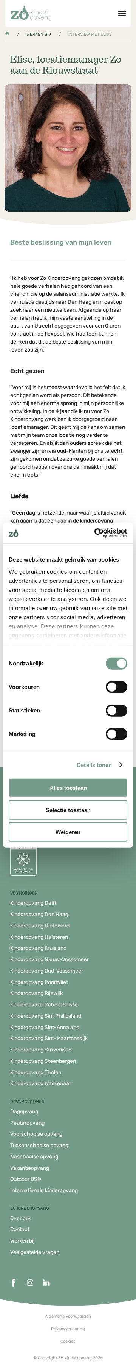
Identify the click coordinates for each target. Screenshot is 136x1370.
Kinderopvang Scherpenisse (44, 1004)
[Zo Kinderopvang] (31, 13)
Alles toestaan (68, 788)
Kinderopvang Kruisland (38, 948)
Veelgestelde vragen (34, 1252)
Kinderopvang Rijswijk (36, 993)
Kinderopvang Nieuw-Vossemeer (49, 959)
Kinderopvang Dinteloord (40, 926)
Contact (19, 1229)
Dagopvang (24, 1111)
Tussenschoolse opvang (39, 1145)
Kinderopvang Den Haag (39, 914)
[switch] (116, 687)
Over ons (20, 1218)
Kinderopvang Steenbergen (43, 1061)
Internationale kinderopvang (44, 1190)
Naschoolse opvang (34, 1156)
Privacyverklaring (68, 1328)
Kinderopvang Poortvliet (39, 982)
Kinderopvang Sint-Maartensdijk (49, 1038)
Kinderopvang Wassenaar (40, 1083)
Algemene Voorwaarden (68, 1316)
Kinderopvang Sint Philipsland (45, 1016)
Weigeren (68, 832)
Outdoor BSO (25, 1179)
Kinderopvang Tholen (35, 1072)
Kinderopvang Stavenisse (40, 1050)
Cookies (68, 1341)
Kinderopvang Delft (33, 903)
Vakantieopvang (29, 1168)
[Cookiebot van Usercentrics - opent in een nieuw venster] (96, 533)
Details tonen (94, 764)
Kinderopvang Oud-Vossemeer (46, 971)
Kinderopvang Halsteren (39, 937)
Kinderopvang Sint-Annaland (44, 1027)
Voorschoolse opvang (36, 1134)
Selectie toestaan (68, 810)
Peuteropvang (27, 1123)
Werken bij (38, 34)
